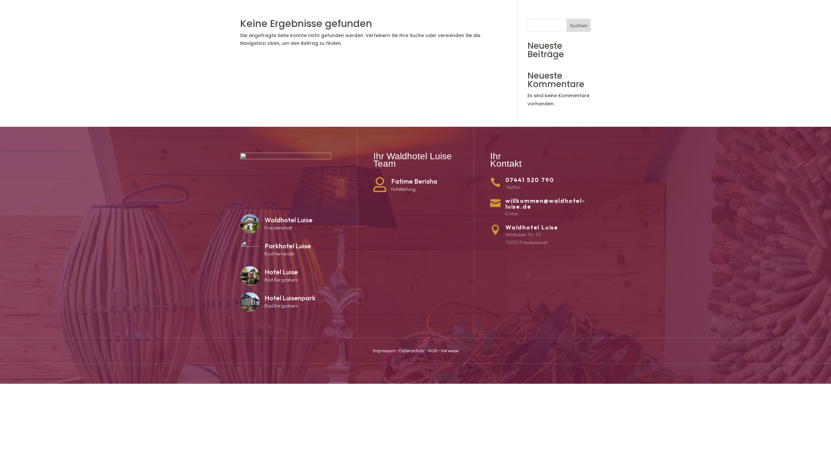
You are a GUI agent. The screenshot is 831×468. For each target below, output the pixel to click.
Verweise (449, 351)
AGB (432, 351)
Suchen (578, 25)
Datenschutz (412, 351)
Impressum (384, 351)
